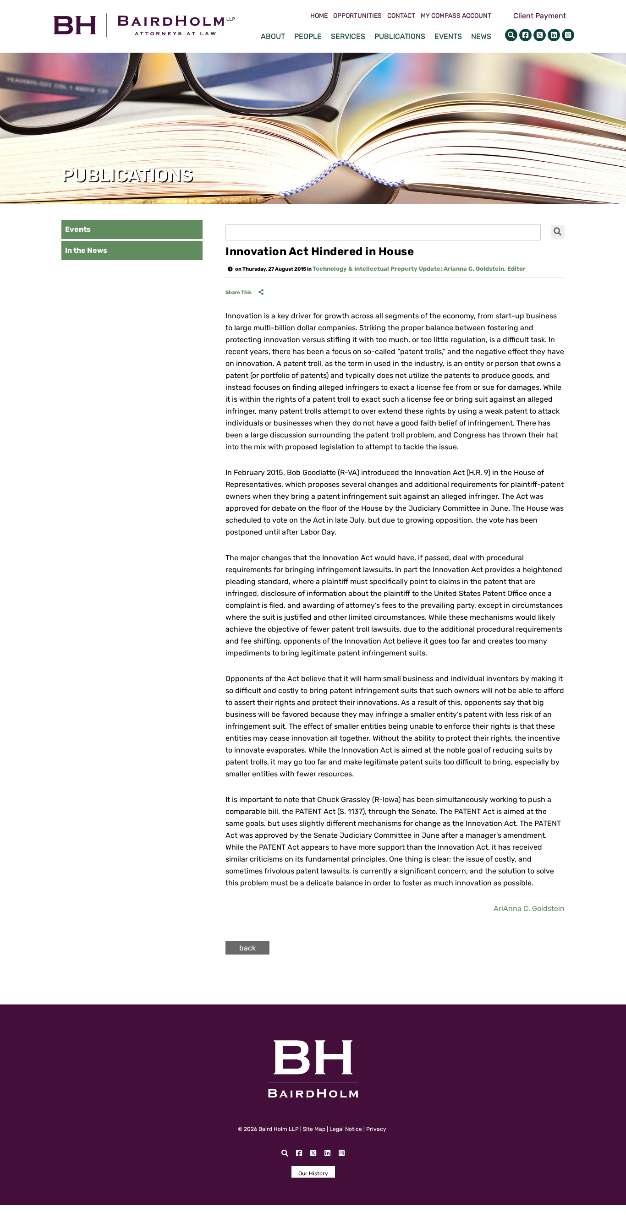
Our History (313, 1173)
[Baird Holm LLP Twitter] (539, 35)
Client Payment (539, 15)
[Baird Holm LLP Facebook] (525, 35)
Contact (401, 16)
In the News (86, 250)
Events (448, 36)
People (308, 36)
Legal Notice (345, 1129)
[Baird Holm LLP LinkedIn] (554, 35)
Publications (399, 36)
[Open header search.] (511, 35)
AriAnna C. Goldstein (529, 908)
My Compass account (456, 16)
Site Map (314, 1129)
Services (348, 36)
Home (319, 16)
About (273, 36)
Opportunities (357, 16)
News (481, 36)
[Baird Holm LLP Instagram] (568, 35)
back (247, 948)
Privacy (376, 1129)
